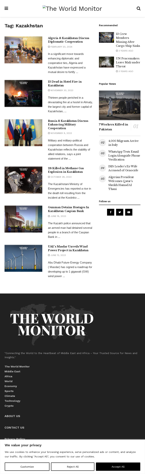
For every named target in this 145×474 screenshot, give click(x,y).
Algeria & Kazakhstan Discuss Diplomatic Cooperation (68, 40)
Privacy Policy (15, 439)
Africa (8, 376)
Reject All (73, 466)
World (8, 381)
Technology (12, 400)
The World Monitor (17, 366)
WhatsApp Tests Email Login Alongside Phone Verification (124, 155)
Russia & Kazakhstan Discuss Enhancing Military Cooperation (68, 124)
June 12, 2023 (58, 255)
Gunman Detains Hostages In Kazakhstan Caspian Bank (68, 209)
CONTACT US (14, 427)
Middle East (12, 371)
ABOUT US (12, 416)
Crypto (9, 405)
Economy (11, 386)
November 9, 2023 (61, 133)
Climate (10, 395)
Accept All (118, 466)
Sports (9, 391)
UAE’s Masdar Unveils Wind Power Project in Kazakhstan (68, 248)
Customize (27, 466)
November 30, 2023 (61, 90)
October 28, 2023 (61, 177)
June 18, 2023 (58, 216)
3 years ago (125, 50)
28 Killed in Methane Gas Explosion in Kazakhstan (66, 170)
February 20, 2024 (61, 46)
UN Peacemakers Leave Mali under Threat (128, 62)
